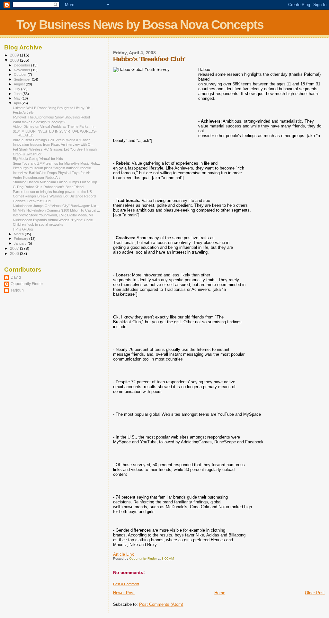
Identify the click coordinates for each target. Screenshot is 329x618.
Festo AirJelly (23, 112)
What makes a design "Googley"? (39, 122)
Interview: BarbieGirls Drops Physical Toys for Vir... (53, 173)
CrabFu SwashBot (27, 154)
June (18, 94)
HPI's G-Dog (23, 229)
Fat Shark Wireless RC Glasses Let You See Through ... (57, 149)
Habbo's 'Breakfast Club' (32, 201)
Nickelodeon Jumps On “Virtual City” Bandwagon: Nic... (56, 206)
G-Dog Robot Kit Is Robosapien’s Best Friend (48, 187)
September (23, 79)
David (16, 277)
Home (219, 592)
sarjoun (17, 290)
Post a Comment (126, 584)
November (22, 70)
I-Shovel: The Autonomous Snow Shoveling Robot (51, 117)
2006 (15, 253)
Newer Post (124, 592)
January (21, 243)
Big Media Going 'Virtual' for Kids (38, 159)
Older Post (315, 592)
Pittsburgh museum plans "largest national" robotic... (53, 168)
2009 (15, 55)
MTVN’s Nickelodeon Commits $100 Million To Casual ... (56, 210)
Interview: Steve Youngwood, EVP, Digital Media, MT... (54, 215)
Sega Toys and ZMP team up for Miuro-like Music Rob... (56, 163)
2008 (15, 60)
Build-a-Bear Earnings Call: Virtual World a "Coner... (53, 140)
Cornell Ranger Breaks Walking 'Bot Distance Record (54, 196)
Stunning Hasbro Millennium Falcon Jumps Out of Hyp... (56, 182)
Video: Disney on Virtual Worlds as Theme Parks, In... (54, 126)
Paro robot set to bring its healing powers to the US (52, 192)
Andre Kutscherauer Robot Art (36, 177)
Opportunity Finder (27, 284)
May (18, 98)
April (18, 103)
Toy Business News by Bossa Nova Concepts (139, 24)
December (22, 65)
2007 (15, 248)
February (21, 238)
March (19, 234)
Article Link (123, 554)
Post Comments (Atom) (161, 604)
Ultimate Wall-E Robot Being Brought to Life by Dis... (53, 108)
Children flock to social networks (38, 224)
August (20, 84)
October (21, 74)
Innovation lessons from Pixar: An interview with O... (53, 144)
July (17, 89)
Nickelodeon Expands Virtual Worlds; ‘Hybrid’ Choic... (54, 220)
